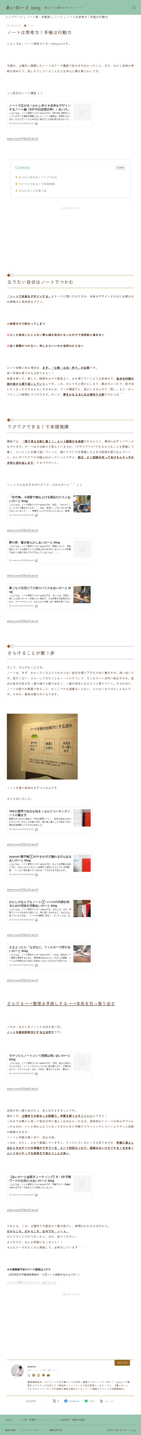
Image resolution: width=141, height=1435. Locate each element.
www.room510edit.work (22, 138)
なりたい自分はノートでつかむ (38, 177)
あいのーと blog (23, 7)
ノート (31, 26)
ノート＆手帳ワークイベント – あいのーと (31, 1282)
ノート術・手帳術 (27, 1419)
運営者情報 (10, 1430)
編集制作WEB (55, 1430)
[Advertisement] (70, 237)
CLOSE (120, 168)
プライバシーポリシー (32, 1430)
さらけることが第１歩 (33, 190)
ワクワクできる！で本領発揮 (37, 184)
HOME (9, 1419)
